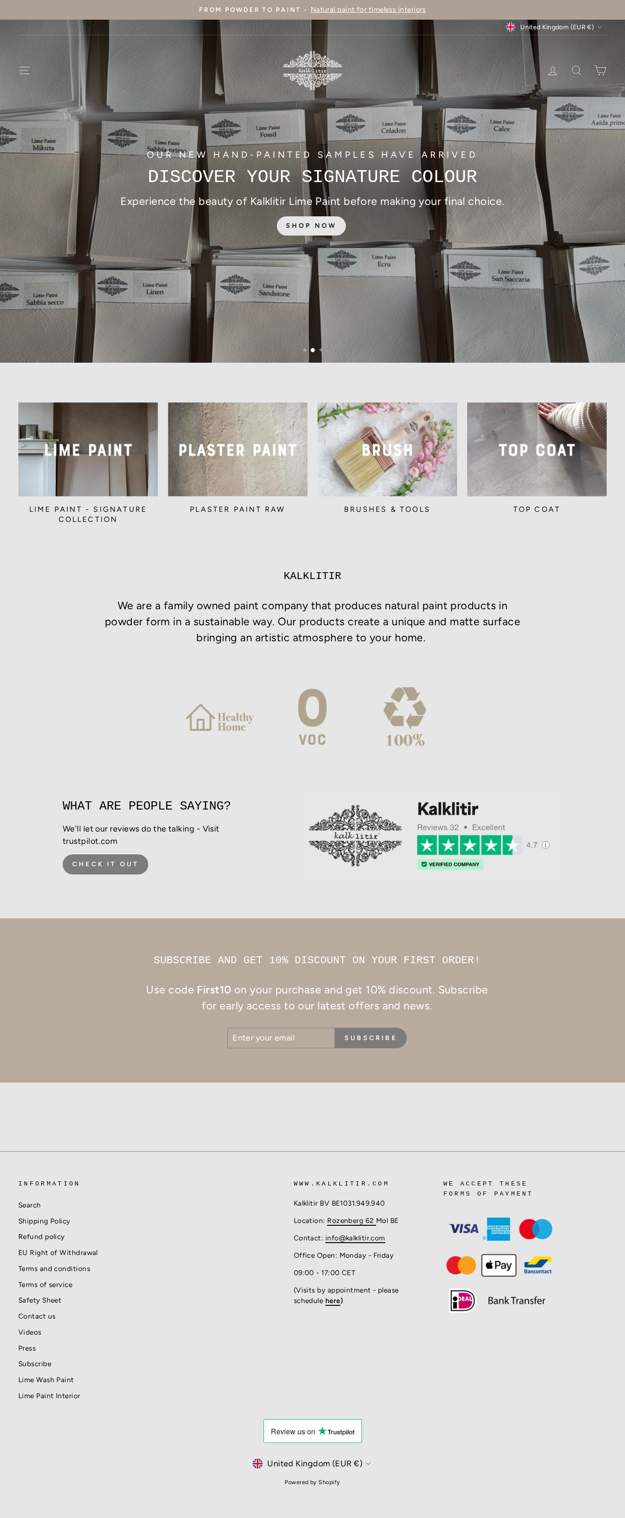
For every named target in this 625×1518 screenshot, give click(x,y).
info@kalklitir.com (355, 1238)
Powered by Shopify (312, 1482)
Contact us (37, 1316)
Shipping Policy (44, 1221)
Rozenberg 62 (351, 1220)
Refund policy (41, 1236)
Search (29, 1205)
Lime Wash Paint (46, 1379)
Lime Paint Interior (49, 1395)
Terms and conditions (54, 1268)
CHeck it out (105, 864)
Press (27, 1348)
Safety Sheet (39, 1300)
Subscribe (34, 1363)
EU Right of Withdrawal (58, 1252)
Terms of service (45, 1284)
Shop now (311, 219)
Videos (30, 1332)
